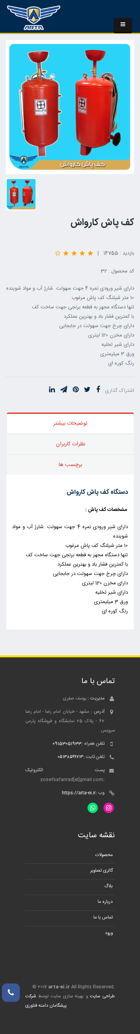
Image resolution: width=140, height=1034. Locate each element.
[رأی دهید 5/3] (74, 253)
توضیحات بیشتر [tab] (70, 423)
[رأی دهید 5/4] (66, 253)
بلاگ (108, 886)
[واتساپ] (93, 808)
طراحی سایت (102, 996)
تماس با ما (103, 917)
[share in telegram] (63, 390)
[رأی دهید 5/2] (82, 253)
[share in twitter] (87, 390)
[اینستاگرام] (109, 808)
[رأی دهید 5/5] (57, 253)
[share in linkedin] (52, 390)
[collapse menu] (123, 25)
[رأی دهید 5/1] (90, 253)
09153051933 (66, 743)
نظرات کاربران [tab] (70, 444)
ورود (109, 933)
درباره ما (105, 902)
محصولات (104, 855)
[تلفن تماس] (11, 993)
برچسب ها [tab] (70, 465)
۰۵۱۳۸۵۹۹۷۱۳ (70, 757)
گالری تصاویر (101, 870)
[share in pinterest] (76, 390)
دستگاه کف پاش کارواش (97, 492)
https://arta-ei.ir (79, 793)
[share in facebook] (98, 390)
